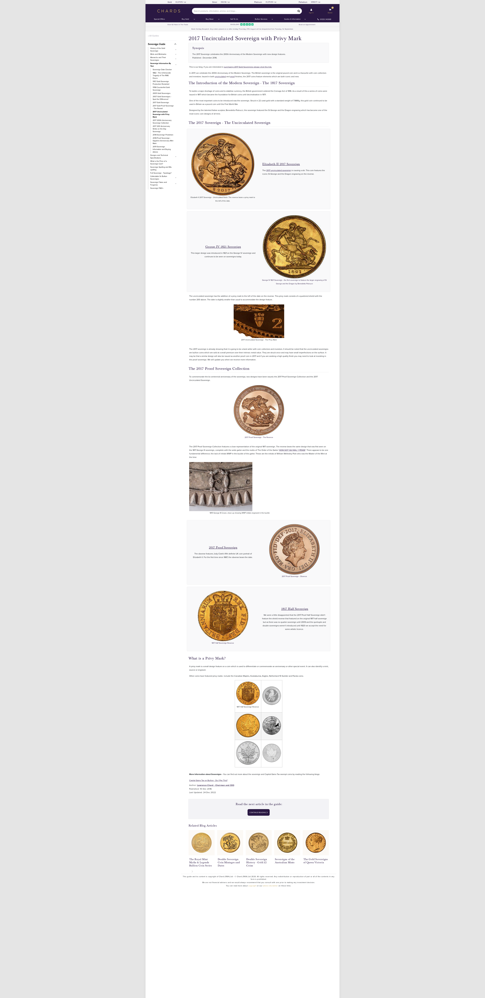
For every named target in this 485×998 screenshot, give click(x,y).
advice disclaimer (270, 885)
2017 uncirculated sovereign (278, 170)
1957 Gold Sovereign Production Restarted (161, 82)
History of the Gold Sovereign (157, 49)
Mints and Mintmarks (158, 54)
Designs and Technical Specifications (159, 156)
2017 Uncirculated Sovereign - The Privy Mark (259, 340)
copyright (252, 885)
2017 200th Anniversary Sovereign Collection (162, 121)
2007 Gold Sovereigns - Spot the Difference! (162, 97)
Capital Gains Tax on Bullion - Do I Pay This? (208, 780)
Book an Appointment (307, 24)
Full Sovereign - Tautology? (160, 173)
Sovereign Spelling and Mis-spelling (161, 168)
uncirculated (220, 76)
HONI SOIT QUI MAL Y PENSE (292, 450)
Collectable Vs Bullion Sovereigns (158, 177)
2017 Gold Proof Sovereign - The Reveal (163, 107)
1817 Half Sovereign (294, 609)
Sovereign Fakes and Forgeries (158, 183)
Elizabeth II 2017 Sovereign (281, 164)
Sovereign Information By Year (160, 64)
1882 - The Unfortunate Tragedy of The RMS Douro (162, 75)
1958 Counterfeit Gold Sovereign (161, 88)
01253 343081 (325, 19)
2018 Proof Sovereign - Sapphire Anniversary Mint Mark (163, 141)
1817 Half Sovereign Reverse (223, 643)
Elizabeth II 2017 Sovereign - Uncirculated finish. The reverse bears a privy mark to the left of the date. (223, 199)
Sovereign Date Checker (162, 69)
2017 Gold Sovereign (161, 102)
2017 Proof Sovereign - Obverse (294, 576)
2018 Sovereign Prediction (163, 134)
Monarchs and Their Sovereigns (158, 58)
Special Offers (159, 19)
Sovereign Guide (156, 44)
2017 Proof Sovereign (223, 547)
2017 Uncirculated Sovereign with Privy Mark (161, 114)
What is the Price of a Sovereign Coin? (158, 162)
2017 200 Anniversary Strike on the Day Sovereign (161, 129)
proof (232, 76)
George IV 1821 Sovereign (223, 247)
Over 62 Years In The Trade (177, 24)
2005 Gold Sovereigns (162, 93)
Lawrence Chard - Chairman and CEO (215, 785)
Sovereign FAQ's (156, 188)
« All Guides (153, 35)
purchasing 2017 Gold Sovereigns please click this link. (248, 66)
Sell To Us (234, 19)
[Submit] (299, 11)
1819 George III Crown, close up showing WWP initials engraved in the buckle (240, 513)
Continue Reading (257, 812)
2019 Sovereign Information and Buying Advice (162, 149)
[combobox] (247, 11)
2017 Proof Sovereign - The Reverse (259, 437)
